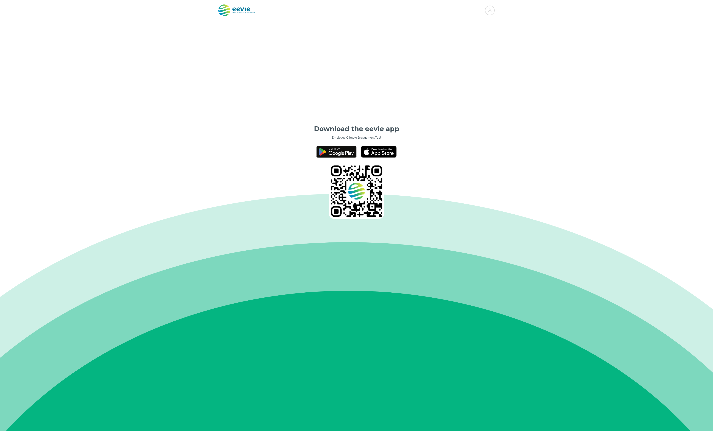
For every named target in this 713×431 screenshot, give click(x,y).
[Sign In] (490, 10)
